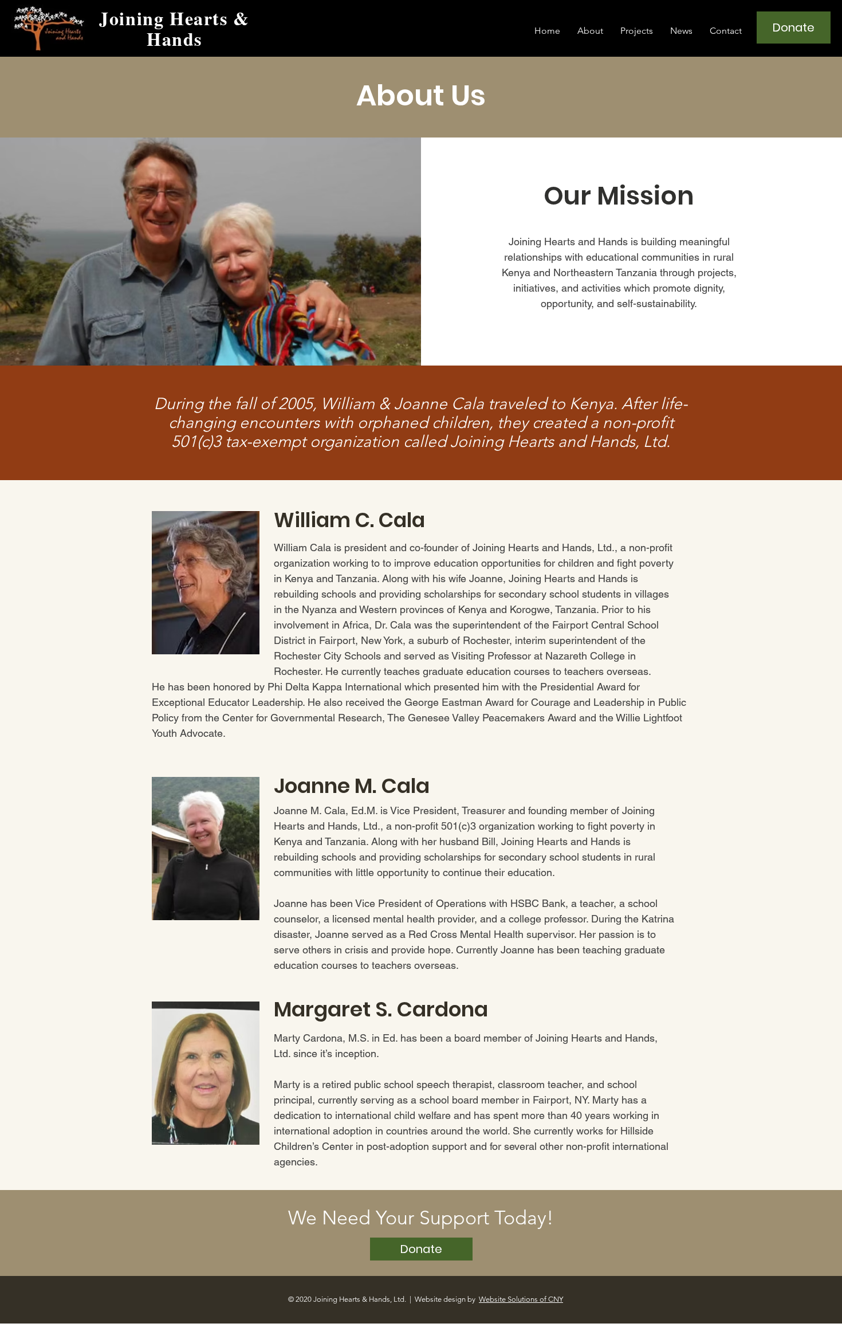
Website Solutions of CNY (521, 1299)
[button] (590, 31)
